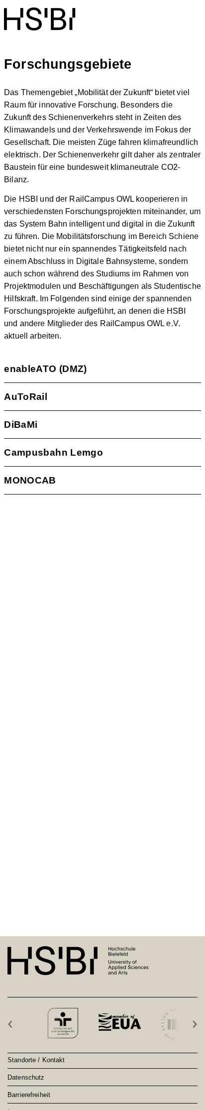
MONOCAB (30, 480)
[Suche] (171, 13)
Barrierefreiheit (28, 1094)
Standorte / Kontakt (36, 1059)
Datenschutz (25, 1077)
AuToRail (25, 396)
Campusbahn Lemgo (53, 452)
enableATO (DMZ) (45, 369)
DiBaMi (20, 424)
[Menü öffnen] (194, 13)
